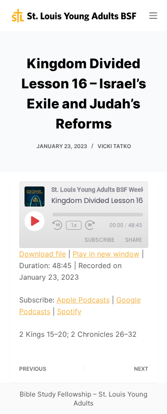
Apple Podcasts (83, 299)
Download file (42, 253)
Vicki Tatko (114, 146)
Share (133, 240)
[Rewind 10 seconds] (57, 225)
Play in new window (106, 253)
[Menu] (153, 16)
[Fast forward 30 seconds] (90, 225)
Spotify (69, 311)
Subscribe (99, 240)
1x (74, 225)
